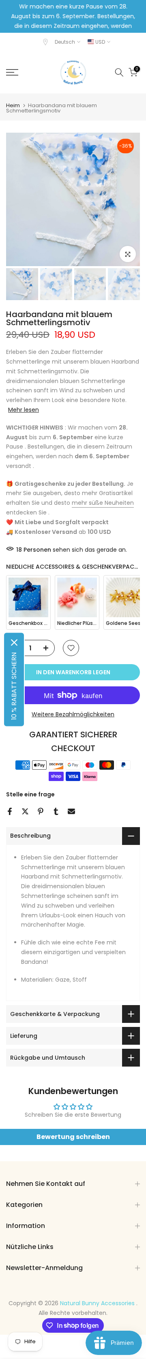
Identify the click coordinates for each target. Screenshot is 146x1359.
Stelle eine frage (30, 794)
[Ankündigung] (73, 21)
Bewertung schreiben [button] (73, 1136)
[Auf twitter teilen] (25, 811)
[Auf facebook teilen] (9, 811)
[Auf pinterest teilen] (40, 811)
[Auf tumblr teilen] (56, 811)
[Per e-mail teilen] (71, 811)
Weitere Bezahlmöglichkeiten (73, 714)
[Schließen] (14, 642)
